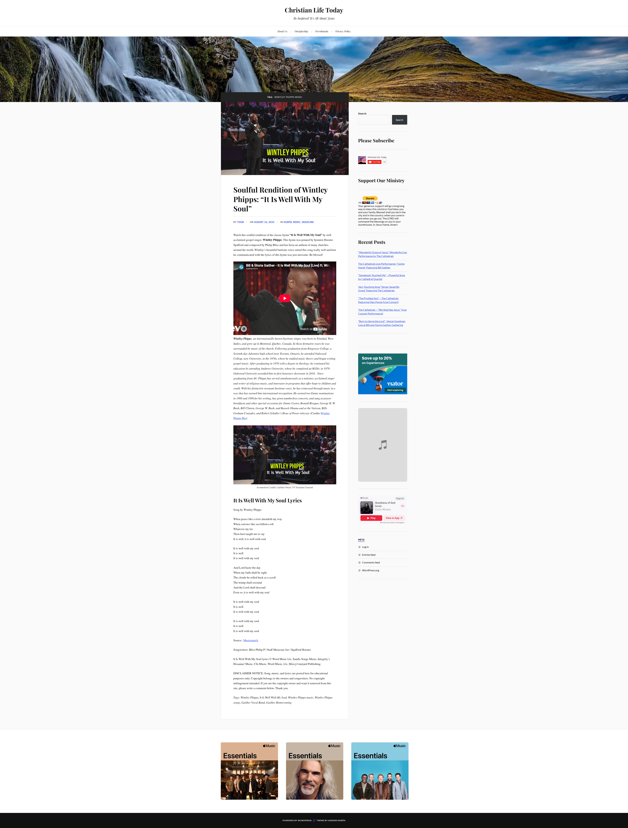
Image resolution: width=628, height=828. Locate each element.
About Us (282, 31)
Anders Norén (336, 820)
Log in (365, 546)
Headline (308, 222)
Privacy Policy (343, 31)
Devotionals (321, 31)
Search (362, 113)
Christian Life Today (314, 10)
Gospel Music (292, 222)
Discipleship (301, 31)
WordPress (305, 820)
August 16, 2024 (264, 222)
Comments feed (371, 562)
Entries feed (368, 554)
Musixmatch (250, 640)
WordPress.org (370, 570)
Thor (240, 222)
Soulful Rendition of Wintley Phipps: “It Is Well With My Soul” (280, 199)
